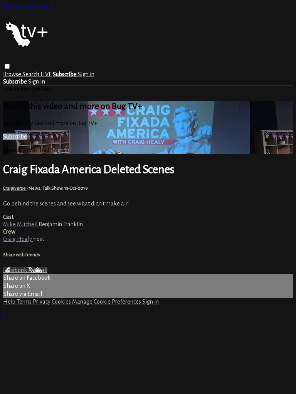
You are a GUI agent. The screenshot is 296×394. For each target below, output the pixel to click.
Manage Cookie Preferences (107, 302)
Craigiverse (15, 188)
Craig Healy (18, 239)
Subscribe (15, 137)
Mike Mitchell (21, 224)
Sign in (86, 74)
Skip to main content (28, 6)
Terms (25, 302)
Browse (12, 74)
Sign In (36, 81)
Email (40, 270)
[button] (7, 66)
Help (10, 302)
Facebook (15, 270)
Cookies (62, 302)
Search (31, 74)
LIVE (46, 74)
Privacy (42, 302)
